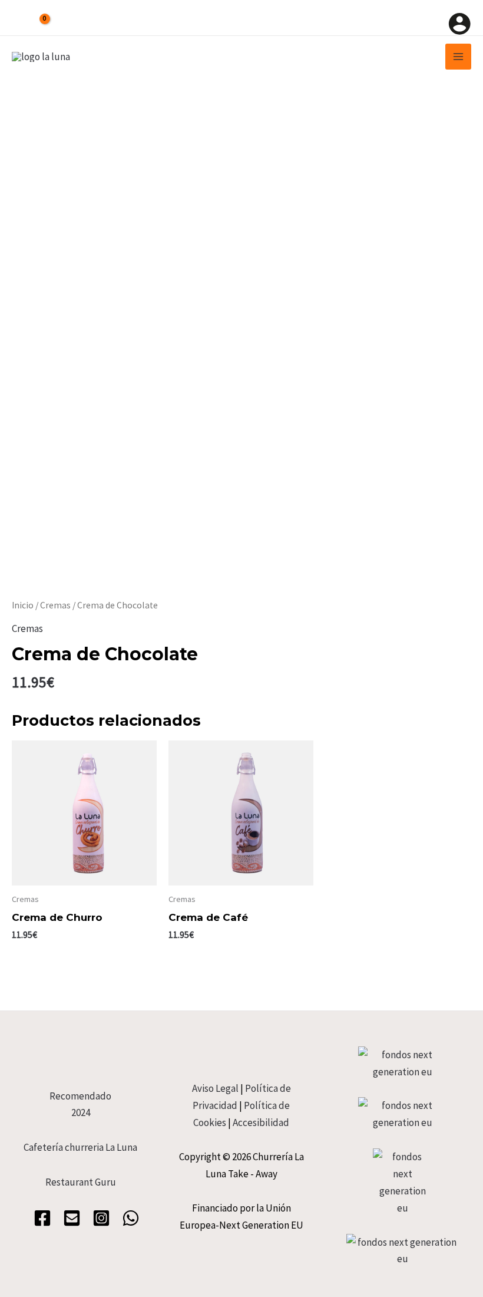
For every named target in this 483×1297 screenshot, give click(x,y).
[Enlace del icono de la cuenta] (459, 23)
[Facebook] (42, 1218)
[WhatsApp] (131, 1218)
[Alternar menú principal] (458, 57)
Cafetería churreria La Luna (80, 1147)
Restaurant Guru (80, 1182)
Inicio (23, 605)
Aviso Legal (215, 1088)
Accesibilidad (261, 1122)
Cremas (55, 605)
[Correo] (72, 1218)
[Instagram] (101, 1218)
